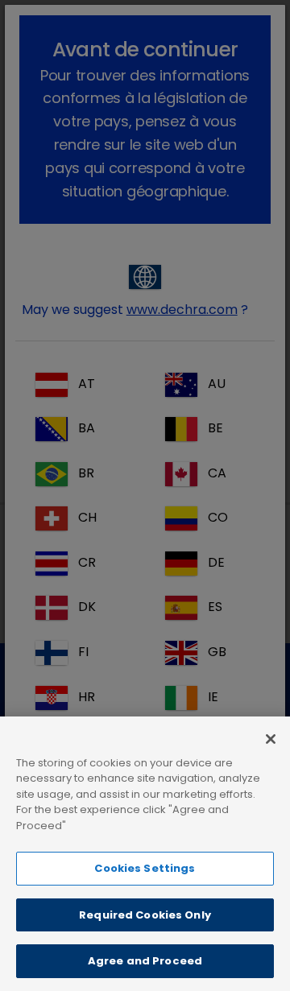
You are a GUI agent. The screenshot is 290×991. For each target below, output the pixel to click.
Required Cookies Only (145, 915)
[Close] (270, 739)
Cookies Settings (144, 868)
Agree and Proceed (145, 960)
